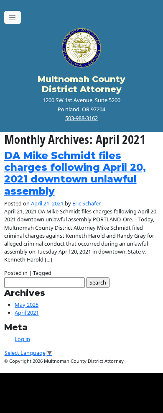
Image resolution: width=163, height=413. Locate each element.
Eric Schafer (86, 203)
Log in (22, 339)
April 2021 (27, 312)
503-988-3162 (81, 118)
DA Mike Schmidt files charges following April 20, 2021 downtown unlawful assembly (75, 173)
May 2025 (26, 304)
